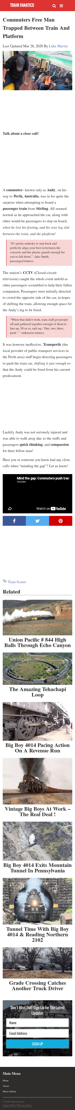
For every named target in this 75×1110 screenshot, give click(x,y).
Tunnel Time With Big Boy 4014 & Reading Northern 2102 (37, 934)
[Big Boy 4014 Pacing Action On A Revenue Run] (37, 721)
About (6, 1086)
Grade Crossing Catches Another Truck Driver (37, 985)
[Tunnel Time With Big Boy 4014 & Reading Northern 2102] (37, 901)
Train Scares (17, 581)
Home (6, 1080)
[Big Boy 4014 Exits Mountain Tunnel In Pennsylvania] (37, 841)
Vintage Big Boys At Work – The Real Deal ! (37, 811)
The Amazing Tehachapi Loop (37, 691)
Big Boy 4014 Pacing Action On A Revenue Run (37, 747)
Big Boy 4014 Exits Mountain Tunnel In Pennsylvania (37, 867)
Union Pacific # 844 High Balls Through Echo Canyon (37, 642)
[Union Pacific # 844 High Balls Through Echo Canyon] (37, 617)
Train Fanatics (22, 5)
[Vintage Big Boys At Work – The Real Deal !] (37, 781)
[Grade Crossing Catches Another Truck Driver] (37, 963)
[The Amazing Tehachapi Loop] (37, 669)
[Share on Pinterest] (60, 521)
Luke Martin (58, 45)
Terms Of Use (9, 1105)
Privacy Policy (25, 1105)
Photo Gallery (9, 1091)
